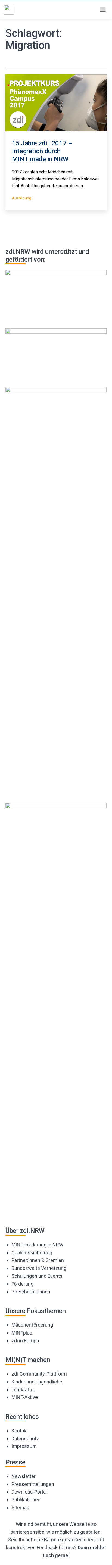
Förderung (22, 1284)
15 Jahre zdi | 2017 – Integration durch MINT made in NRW (42, 151)
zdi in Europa (25, 1340)
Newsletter (23, 1476)
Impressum (24, 1446)
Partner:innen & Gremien (37, 1260)
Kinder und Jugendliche (36, 1382)
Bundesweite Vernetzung (38, 1268)
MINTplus (21, 1333)
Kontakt (19, 1430)
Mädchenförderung (32, 1325)
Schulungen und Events (37, 1276)
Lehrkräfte (22, 1389)
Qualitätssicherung (31, 1252)
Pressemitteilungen (32, 1484)
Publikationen (26, 1499)
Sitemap (20, 1507)
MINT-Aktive (24, 1397)
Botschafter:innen (30, 1292)
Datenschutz (25, 1438)
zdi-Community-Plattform (39, 1374)
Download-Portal (29, 1492)
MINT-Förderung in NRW (37, 1245)
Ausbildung (21, 198)
